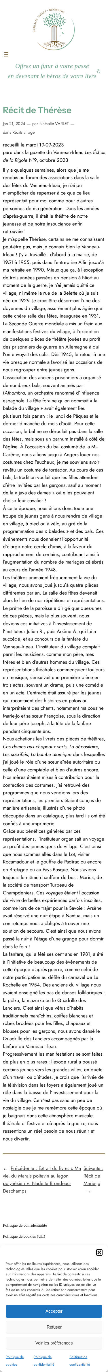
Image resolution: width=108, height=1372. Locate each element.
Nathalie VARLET (54, 123)
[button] (99, 1252)
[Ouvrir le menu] (6, 54)
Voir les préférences (54, 1342)
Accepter (54, 1311)
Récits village (23, 132)
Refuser (54, 1327)
